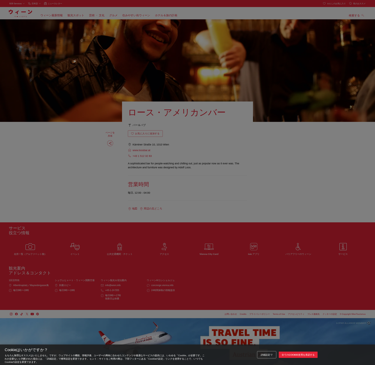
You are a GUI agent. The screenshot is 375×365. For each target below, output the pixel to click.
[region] (187, 354)
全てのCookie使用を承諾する (298, 354)
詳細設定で (267, 354)
